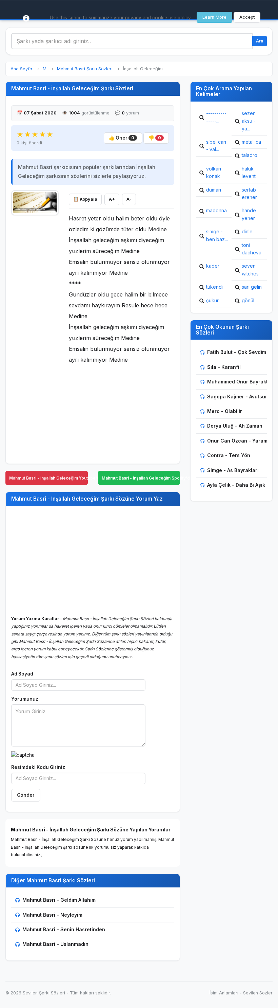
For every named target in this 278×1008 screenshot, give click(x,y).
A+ (112, 199)
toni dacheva (251, 248)
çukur (212, 300)
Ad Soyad (22, 674)
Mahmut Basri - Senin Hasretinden (63, 929)
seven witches (250, 269)
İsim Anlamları (224, 992)
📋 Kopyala (85, 199)
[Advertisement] (35, 321)
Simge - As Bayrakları (233, 470)
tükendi (214, 287)
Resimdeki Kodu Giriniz (38, 767)
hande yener (249, 214)
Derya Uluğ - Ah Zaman (234, 426)
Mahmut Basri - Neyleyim (52, 915)
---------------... (216, 117)
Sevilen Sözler (258, 992)
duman (213, 190)
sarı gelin (252, 287)
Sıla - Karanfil (224, 367)
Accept (247, 17)
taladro (249, 155)
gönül (248, 300)
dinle (247, 231)
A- (129, 199)
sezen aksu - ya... (249, 120)
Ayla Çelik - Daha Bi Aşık (236, 485)
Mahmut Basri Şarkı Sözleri (85, 68)
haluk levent (249, 172)
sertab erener (249, 193)
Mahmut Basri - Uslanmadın (55, 944)
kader (212, 266)
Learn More (214, 17)
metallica (251, 142)
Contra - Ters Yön (228, 455)
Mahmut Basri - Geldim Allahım (59, 900)
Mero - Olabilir (224, 411)
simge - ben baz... (217, 235)
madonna (216, 210)
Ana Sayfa (21, 68)
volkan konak (213, 172)
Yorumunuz (24, 699)
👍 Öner (121, 138)
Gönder (26, 795)
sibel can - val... (216, 145)
